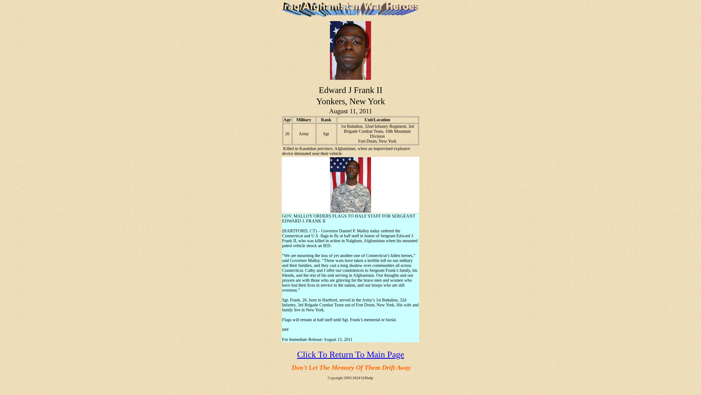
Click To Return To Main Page (350, 354)
